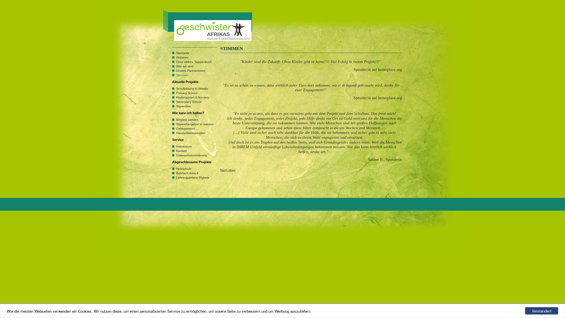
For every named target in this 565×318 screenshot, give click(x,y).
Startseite (182, 53)
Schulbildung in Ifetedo (192, 88)
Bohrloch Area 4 (187, 173)
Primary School (186, 93)
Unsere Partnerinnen (190, 70)
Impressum (184, 146)
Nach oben (227, 170)
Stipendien (183, 106)
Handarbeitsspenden (190, 133)
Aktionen (182, 57)
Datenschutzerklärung (191, 155)
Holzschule (183, 168)
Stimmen (182, 75)
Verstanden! (542, 311)
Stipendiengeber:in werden (195, 124)
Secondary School (189, 102)
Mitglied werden (187, 119)
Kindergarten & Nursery (192, 97)
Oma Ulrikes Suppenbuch (194, 62)
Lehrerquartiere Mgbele (192, 177)
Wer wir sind (184, 66)
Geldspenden (185, 128)
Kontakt (181, 151)
